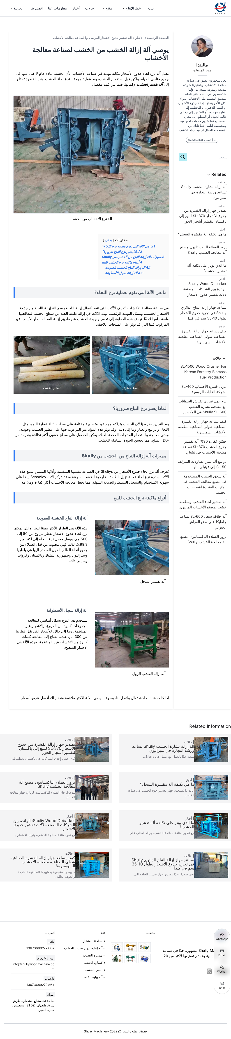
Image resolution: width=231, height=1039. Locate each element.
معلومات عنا (57, 8)
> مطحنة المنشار (94, 941)
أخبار (76, 8)
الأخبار (139, 38)
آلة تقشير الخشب (150, 84)
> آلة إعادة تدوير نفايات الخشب (84, 948)
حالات (89, 8)
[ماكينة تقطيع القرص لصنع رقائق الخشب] (117, 958)
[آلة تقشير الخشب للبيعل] (145, 947)
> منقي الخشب (95, 970)
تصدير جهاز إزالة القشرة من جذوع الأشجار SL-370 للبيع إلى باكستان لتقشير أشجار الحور (202, 215)
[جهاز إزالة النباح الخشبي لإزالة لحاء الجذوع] (131, 958)
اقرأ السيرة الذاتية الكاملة (202, 139)
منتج (109, 8)
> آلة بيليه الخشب (93, 977)
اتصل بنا (37, 8)
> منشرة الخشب (94, 955)
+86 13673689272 (40, 948)
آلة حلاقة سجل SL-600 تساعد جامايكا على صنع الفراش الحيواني (203, 521)
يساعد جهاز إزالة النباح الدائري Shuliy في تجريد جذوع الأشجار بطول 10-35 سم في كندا (203, 312)
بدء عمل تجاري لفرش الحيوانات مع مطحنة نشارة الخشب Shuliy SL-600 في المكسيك (202, 406)
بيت (151, 8)
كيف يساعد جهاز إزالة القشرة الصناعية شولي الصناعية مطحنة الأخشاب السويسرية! (202, 336)
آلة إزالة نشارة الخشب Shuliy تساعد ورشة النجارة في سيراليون (203, 192)
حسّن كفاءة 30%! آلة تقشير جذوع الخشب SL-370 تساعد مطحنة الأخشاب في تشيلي (204, 446)
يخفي (108, 240)
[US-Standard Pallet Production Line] (145, 958)
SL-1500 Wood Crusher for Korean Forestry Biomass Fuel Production (203, 371)
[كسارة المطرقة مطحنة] (117, 947)
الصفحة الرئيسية (158, 38)
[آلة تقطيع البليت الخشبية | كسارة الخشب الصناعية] (131, 947)
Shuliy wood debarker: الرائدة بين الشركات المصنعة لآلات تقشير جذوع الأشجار (204, 289)
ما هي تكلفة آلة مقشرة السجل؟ (202, 234)
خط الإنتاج (133, 8)
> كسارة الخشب (94, 962)
